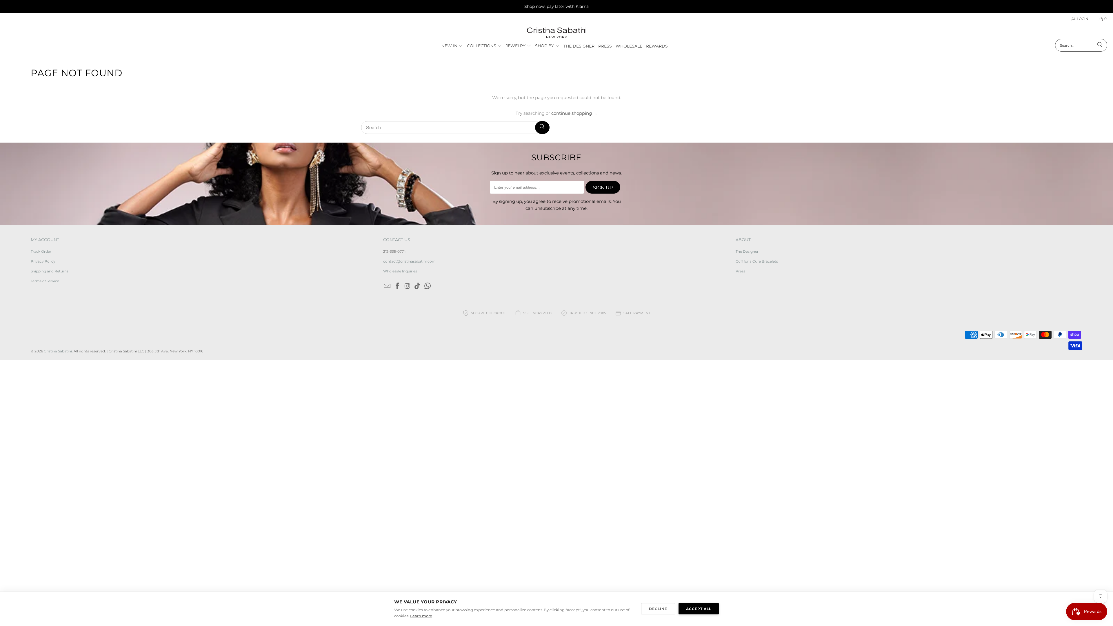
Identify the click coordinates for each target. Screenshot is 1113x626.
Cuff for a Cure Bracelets (757, 261)
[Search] (1100, 45)
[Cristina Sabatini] (556, 33)
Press (740, 271)
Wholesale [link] (629, 46)
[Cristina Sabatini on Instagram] (407, 286)
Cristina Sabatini (58, 351)
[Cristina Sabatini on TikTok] (417, 286)
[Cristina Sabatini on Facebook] (397, 286)
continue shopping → (574, 113)
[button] (452, 46)
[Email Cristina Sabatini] (387, 286)
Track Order (41, 251)
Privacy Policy (43, 261)
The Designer (747, 251)
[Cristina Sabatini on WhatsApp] (427, 286)
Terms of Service (45, 281)
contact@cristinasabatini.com (409, 261)
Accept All (698, 609)
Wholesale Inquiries (400, 271)
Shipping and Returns (49, 271)
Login (1082, 19)
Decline (658, 609)
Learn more (421, 616)
